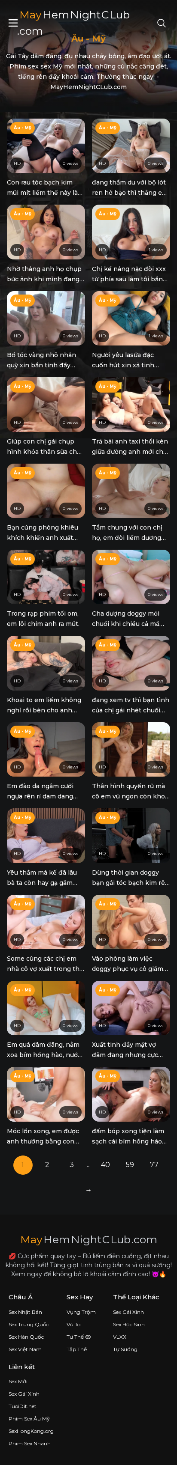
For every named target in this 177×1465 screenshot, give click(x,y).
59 (130, 1165)
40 (105, 1165)
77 (154, 1165)
